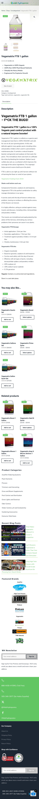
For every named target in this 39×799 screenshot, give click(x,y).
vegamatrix (17, 95)
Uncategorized (15, 11)
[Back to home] (19, 3)
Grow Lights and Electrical (11, 500)
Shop (8, 11)
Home (3, 11)
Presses (4, 483)
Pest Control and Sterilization (12, 495)
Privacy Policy (6, 739)
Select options (27, 317)
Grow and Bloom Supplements (12, 491)
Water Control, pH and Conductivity (14, 508)
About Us (4, 731)
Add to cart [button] (7, 319)
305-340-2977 (14, 794)
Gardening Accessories (10, 512)
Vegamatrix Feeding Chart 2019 (12, 179)
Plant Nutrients (7, 479)
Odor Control (6, 504)
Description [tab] (6, 102)
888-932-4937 (13, 791)
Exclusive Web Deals (9, 516)
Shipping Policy (6, 735)
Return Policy (6, 744)
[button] (2, 3)
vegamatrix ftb (25, 95)
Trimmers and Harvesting (10, 487)
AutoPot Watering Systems (11, 475)
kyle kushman (9, 95)
